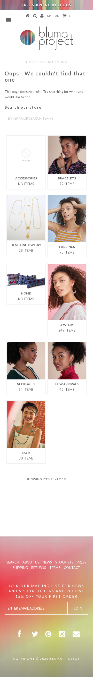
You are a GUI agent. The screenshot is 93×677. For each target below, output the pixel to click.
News (47, 562)
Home (31, 62)
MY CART (59, 16)
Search (12, 562)
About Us (30, 562)
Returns (38, 568)
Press (81, 562)
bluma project (64, 658)
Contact (72, 568)
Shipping (20, 568)
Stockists (64, 562)
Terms (54, 568)
